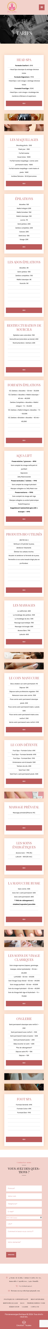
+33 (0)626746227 (25, 1286)
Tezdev (28, 1325)
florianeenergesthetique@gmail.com (25, 1291)
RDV (24, 103)
